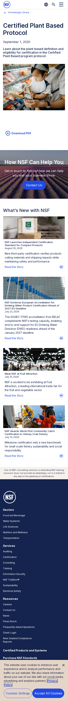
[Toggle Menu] (61, 4)
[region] (34, 680)
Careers (7, 604)
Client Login (9, 632)
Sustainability (10, 585)
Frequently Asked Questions (19, 627)
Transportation (11, 538)
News (6, 615)
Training (7, 568)
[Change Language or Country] (46, 4)
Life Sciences (10, 526)
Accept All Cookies (48, 693)
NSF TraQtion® (11, 579)
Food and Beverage (14, 515)
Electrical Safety (12, 591)
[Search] (53, 4)
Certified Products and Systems (25, 650)
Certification (10, 557)
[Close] (63, 665)
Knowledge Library (18, 12)
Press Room (10, 621)
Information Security (14, 574)
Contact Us (9, 610)
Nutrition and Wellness (15, 532)
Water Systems (11, 521)
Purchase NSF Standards (20, 658)
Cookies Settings (18, 693)
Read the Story (14, 266)
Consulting (9, 562)
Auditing (7, 551)
